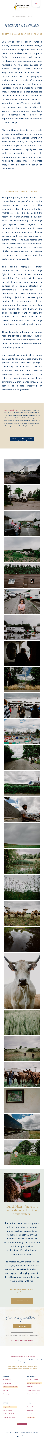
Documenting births (33, 1383)
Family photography (34, 1390)
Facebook (30, 1407)
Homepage (6, 1394)
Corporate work (32, 1394)
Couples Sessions (32, 1379)
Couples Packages (9, 1417)
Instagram (30, 1410)
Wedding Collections (10, 1414)
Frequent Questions (9, 1407)
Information (7, 1379)
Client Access (21, 1424)
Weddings (30, 1386)
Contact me (30, 1417)
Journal (5, 1390)
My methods (7, 1383)
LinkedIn (29, 1414)
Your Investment (8, 1410)
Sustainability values (10, 1386)
